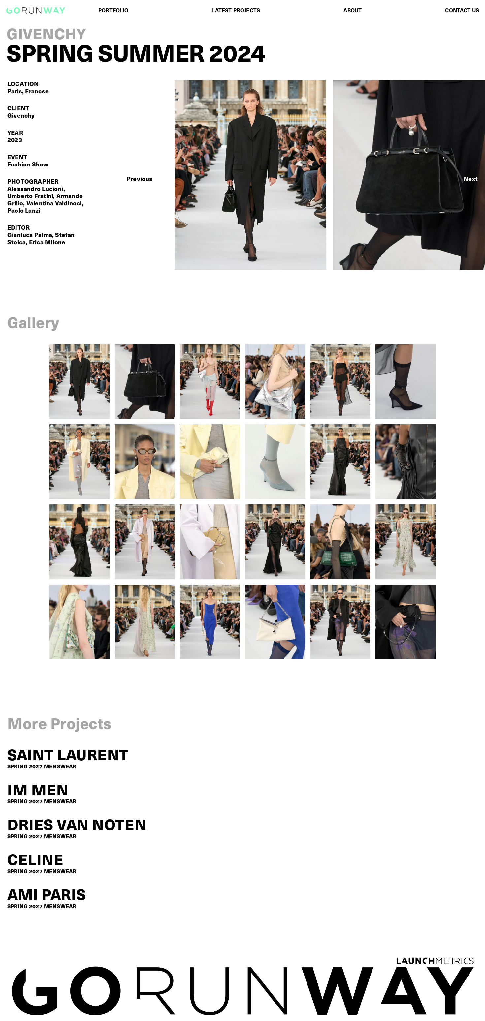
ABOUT (352, 10)
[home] (35, 10)
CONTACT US (462, 10)
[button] (140, 178)
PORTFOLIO (113, 10)
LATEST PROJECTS (236, 10)
